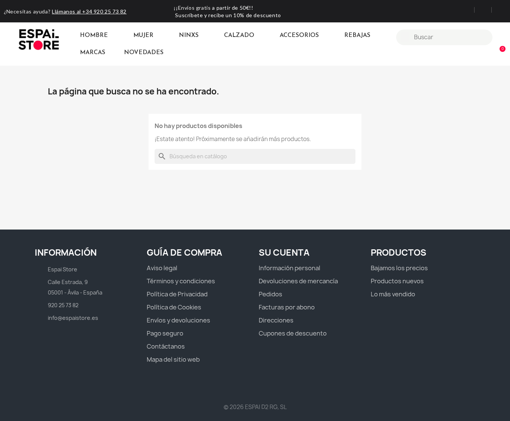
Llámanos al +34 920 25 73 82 (89, 11)
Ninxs (189, 35)
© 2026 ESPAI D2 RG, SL (255, 407)
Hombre (94, 35)
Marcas (92, 53)
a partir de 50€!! (232, 7)
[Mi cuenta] (500, 37)
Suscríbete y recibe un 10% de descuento (228, 15)
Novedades (144, 53)
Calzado (239, 35)
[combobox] (445, 37)
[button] (499, 53)
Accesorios (299, 35)
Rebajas (357, 35)
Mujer (143, 35)
